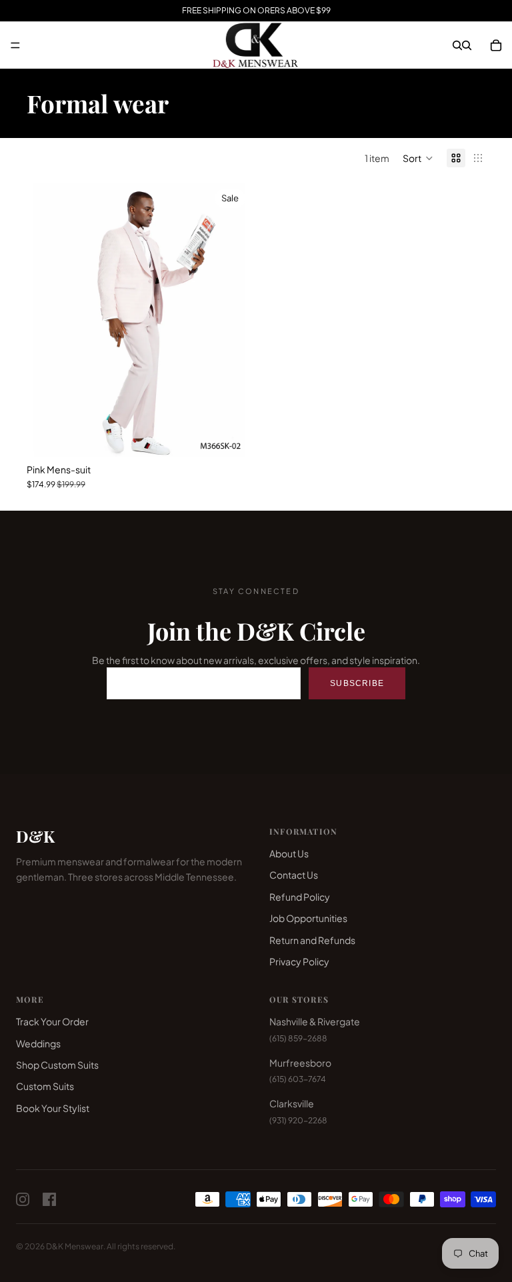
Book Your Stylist (52, 1108)
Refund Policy (299, 897)
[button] (418, 158)
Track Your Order (52, 1021)
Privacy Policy (299, 961)
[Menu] (15, 45)
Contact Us (293, 875)
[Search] (457, 45)
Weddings (38, 1043)
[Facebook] (49, 1199)
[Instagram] (22, 1199)
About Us (289, 853)
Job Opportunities (308, 918)
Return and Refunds (312, 940)
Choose (241, 436)
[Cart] (496, 45)
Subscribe (357, 683)
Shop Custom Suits (57, 1065)
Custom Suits (45, 1086)
